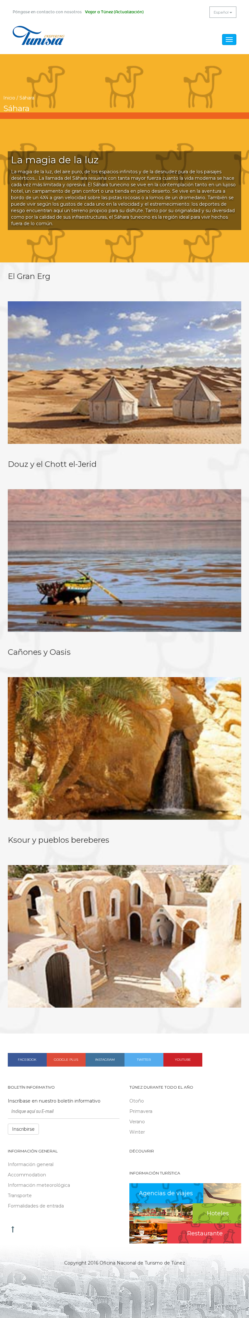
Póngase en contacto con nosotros (47, 12)
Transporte (20, 1195)
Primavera (140, 1111)
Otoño (136, 1101)
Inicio (9, 98)
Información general (30, 1164)
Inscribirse (23, 1129)
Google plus (66, 1060)
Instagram (105, 1060)
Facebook (27, 1060)
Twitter (144, 1060)
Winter (137, 1132)
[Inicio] (39, 35)
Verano (137, 1122)
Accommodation (27, 1175)
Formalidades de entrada (36, 1206)
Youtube (183, 1060)
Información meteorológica (39, 1185)
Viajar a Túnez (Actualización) (114, 12)
